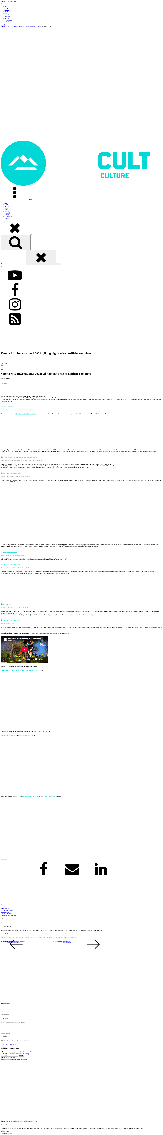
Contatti (7, 22)
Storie (6, 11)
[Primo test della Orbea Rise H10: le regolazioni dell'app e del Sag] (21, 937)
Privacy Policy (5, 1131)
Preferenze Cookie (6, 1133)
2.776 (7, 1044)
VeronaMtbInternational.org (30, 796)
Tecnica (7, 10)
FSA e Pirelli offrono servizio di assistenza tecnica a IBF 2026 (15, 1040)
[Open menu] (1, 3)
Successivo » (14, 1044)
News (6, 13)
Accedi (3, 25)
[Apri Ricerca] (16, 242)
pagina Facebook (50, 796)
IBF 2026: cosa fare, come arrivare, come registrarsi (13, 1022)
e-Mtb (6, 8)
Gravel (7, 15)
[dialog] (81, 14)
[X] (15, 875)
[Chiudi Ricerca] (41, 257)
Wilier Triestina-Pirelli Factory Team (25, 414)
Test (6, 6)
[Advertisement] (81, 432)
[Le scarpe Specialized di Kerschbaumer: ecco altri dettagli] (59, 937)
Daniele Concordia (31, 670)
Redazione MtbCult (6, 926)
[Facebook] (43, 875)
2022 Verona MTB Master (8, 735)
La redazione (8, 20)
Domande (7, 16)
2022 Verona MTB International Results (12, 670)
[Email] (72, 875)
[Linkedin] (101, 875)
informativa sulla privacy (21, 1054)
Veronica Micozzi (5, 1014)
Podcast (7, 18)
